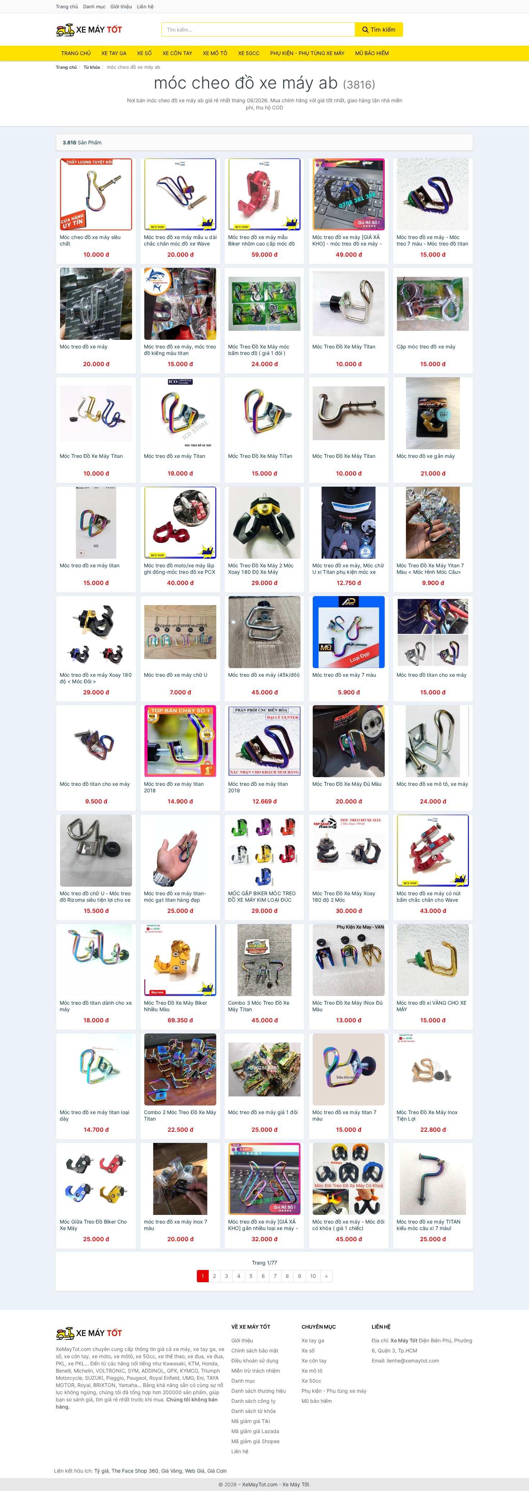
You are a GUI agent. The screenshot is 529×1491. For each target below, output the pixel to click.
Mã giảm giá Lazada (255, 1431)
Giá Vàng (171, 1471)
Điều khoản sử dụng (255, 1360)
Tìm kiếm (382, 29)
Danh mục (94, 6)
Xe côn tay (177, 53)
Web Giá (194, 1471)
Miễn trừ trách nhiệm (255, 1371)
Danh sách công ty (253, 1401)
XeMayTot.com (259, 1484)
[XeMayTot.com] (89, 30)
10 (313, 1276)
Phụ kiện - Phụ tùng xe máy (334, 1391)
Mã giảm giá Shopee (255, 1441)
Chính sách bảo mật (254, 1350)
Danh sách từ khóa (253, 1411)
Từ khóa (91, 67)
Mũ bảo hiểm (372, 53)
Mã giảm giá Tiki (250, 1421)
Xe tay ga (113, 53)
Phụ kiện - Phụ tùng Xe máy (307, 53)
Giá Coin (217, 1471)
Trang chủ (67, 6)
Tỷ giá (101, 1471)
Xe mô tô (215, 53)
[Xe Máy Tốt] (92, 1333)
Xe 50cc (248, 53)
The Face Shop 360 (135, 1471)
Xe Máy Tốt (295, 1484)
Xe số (144, 53)
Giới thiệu (121, 6)
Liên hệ (145, 6)
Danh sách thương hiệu (258, 1391)
